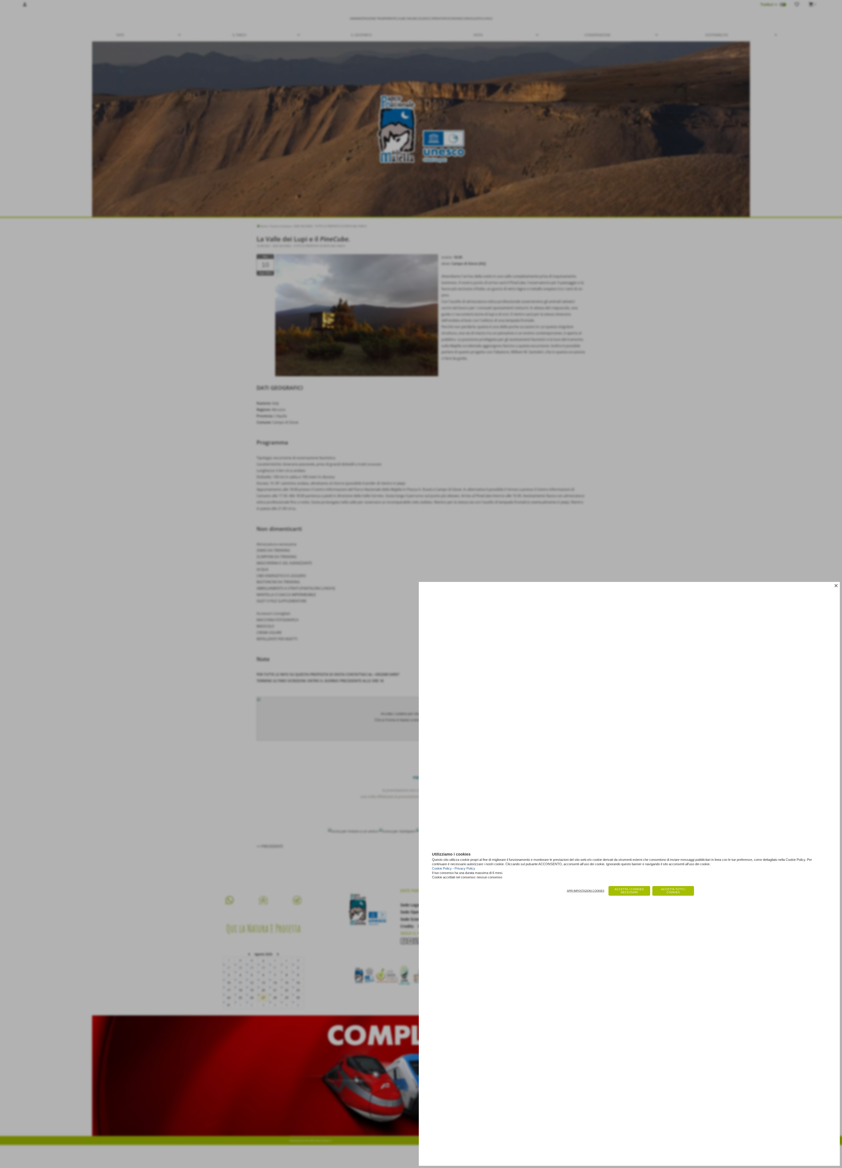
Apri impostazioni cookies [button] (585, 890)
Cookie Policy (442, 868)
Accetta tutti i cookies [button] (673, 891)
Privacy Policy (465, 868)
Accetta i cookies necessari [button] (629, 891)
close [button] (836, 585)
